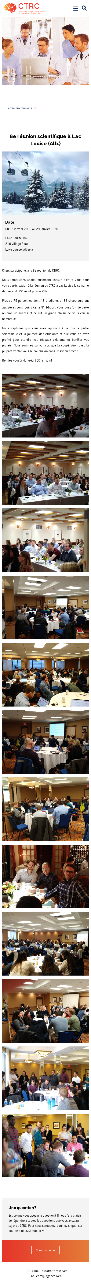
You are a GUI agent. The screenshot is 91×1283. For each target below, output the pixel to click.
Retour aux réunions (19, 108)
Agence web (53, 1276)
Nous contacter (45, 1250)
